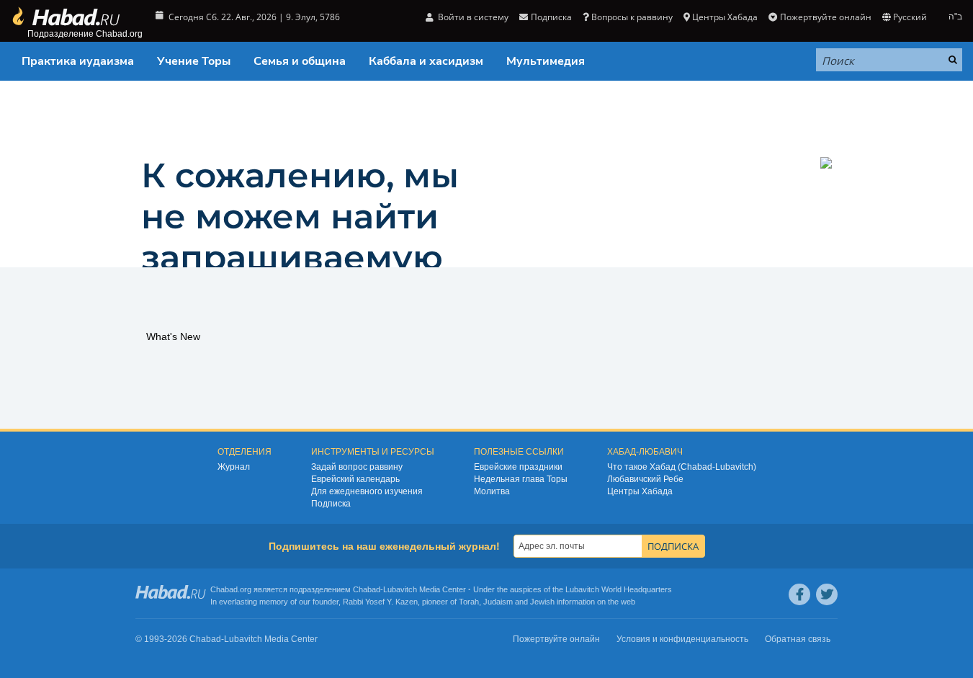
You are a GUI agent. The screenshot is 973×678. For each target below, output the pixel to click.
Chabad (366, 589)
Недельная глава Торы (521, 479)
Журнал (234, 467)
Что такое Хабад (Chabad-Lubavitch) (681, 467)
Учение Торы (193, 61)
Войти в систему (472, 17)
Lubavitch (400, 589)
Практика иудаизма (78, 61)
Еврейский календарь (355, 479)
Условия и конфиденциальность (682, 639)
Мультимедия (545, 61)
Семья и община (300, 61)
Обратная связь (797, 639)
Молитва (492, 491)
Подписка (331, 504)
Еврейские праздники (518, 467)
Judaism (498, 601)
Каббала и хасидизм (426, 61)
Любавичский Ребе (645, 479)
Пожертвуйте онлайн (825, 17)
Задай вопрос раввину (357, 467)
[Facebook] (799, 594)
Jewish (542, 601)
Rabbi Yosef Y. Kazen (380, 601)
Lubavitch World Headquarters (618, 589)
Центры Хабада (640, 491)
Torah (469, 601)
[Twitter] (827, 594)
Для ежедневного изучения (367, 491)
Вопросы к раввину (632, 17)
